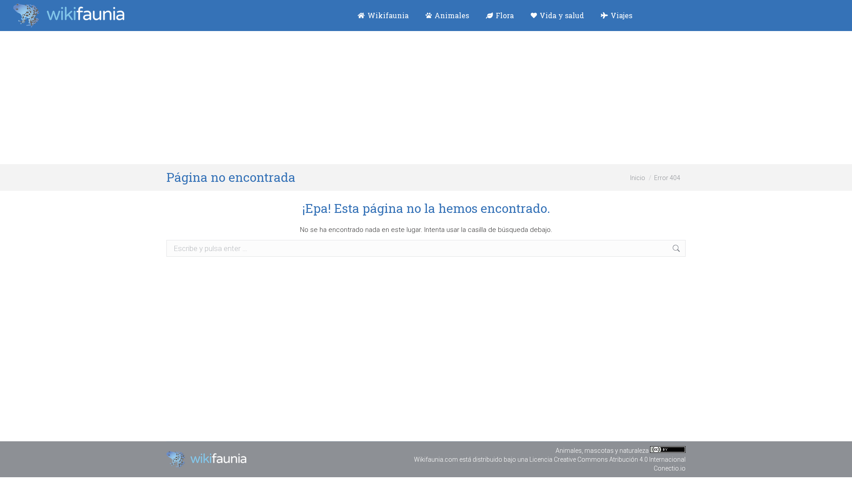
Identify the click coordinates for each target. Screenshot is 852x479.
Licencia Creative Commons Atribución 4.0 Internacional (607, 459)
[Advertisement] (426, 97)
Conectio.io (670, 468)
